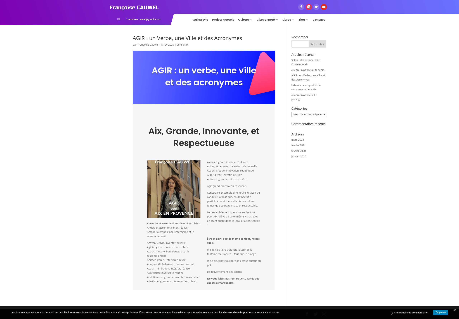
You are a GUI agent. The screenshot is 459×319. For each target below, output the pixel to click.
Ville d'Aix (182, 44)
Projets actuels (223, 20)
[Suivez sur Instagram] (309, 7)
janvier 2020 (298, 156)
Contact (319, 20)
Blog (302, 20)
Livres (286, 20)
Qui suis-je (200, 20)
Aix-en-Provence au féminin (308, 70)
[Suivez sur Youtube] (324, 7)
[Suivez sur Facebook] (301, 7)
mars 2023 (297, 139)
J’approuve (440, 312)
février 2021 (298, 145)
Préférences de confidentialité (411, 312)
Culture (243, 20)
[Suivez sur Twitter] (316, 7)
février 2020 (298, 151)
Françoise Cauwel (148, 44)
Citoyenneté (266, 20)
